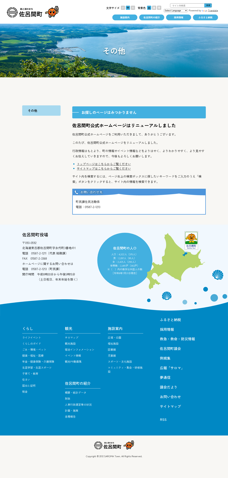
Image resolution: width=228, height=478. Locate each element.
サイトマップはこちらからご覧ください (104, 168)
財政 (67, 398)
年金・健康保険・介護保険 (38, 361)
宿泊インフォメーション (79, 349)
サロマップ (71, 337)
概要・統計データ (75, 392)
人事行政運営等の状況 (78, 404)
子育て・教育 (30, 373)
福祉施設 (113, 343)
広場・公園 (114, 337)
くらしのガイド (31, 343)
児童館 (112, 355)
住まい (26, 379)
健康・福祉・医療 (33, 355)
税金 (25, 391)
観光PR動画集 (73, 361)
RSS (163, 419)
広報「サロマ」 (172, 367)
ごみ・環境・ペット (34, 349)
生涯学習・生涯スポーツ (37, 367)
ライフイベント (31, 337)
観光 (68, 328)
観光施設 (70, 343)
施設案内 (125, 17)
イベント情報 (73, 355)
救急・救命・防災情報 (177, 338)
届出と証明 (29, 385)
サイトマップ (170, 406)
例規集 (165, 358)
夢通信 (165, 377)
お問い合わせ (170, 396)
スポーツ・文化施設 (120, 361)
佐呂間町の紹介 (152, 17)
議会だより (168, 386)
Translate (213, 10)
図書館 (112, 349)
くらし (27, 328)
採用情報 (178, 17)
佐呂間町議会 (170, 348)
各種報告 (70, 416)
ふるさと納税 (205, 17)
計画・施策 (71, 410)
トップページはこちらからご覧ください (104, 164)
